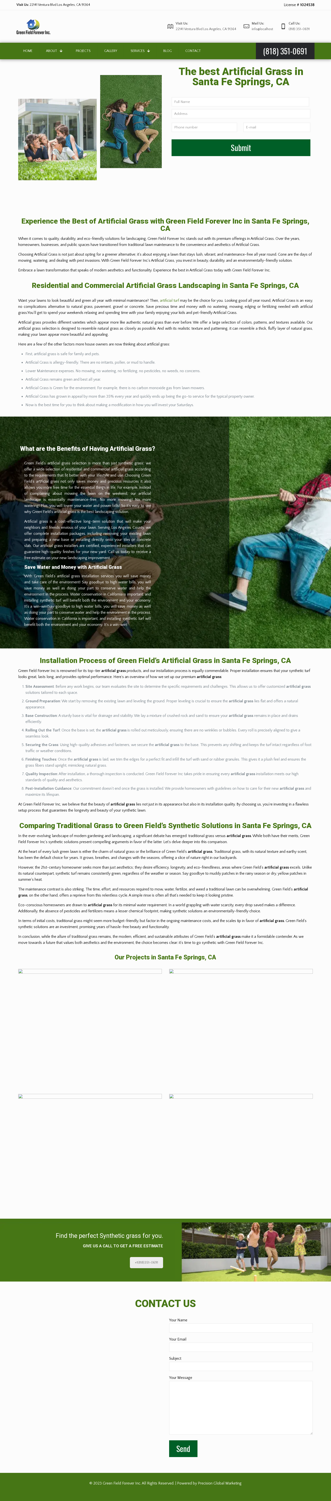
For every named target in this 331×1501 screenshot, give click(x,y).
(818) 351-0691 (50, 5)
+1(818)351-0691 (146, 1263)
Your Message (180, 1377)
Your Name (178, 1320)
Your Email (177, 1339)
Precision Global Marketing (220, 1483)
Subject (175, 1358)
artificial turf (169, 300)
